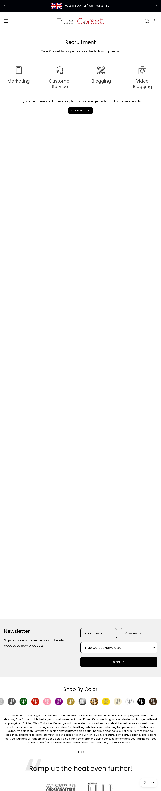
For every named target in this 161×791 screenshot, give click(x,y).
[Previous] (4, 6)
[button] (146, 21)
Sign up (118, 662)
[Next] (156, 6)
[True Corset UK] (80, 21)
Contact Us (80, 110)
